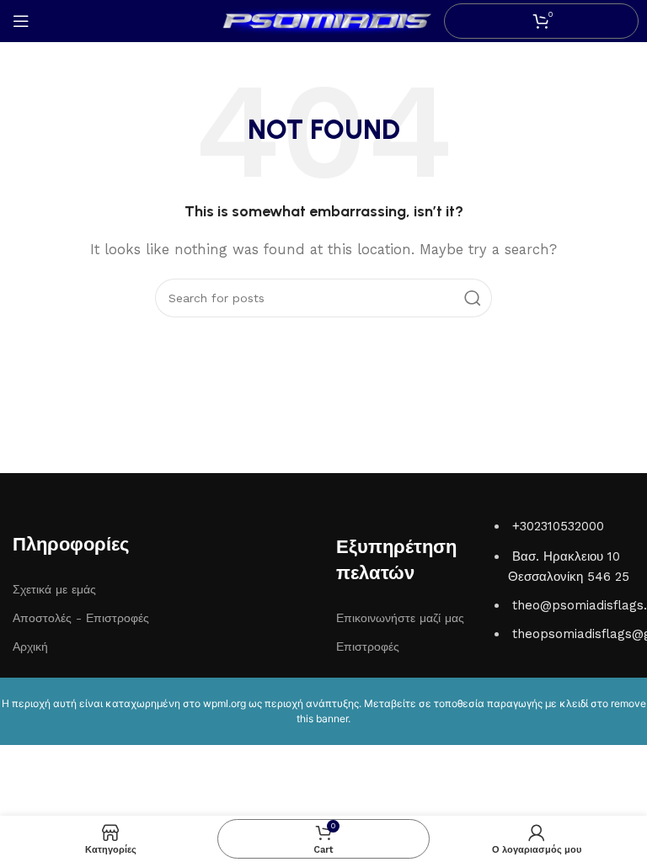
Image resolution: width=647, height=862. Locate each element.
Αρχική (30, 646)
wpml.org (224, 703)
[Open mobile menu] (21, 21)
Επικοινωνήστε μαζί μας (400, 618)
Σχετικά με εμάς (54, 589)
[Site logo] (323, 20)
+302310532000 (558, 526)
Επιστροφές (367, 646)
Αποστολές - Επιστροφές (81, 618)
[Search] (472, 298)
